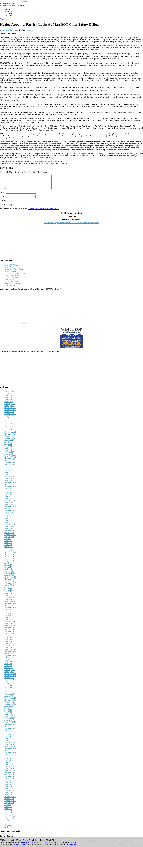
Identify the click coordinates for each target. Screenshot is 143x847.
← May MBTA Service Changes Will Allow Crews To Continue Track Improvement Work (32, 161)
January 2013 (9, 720)
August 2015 (9, 658)
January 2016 (9, 647)
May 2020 (8, 543)
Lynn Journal (9, 279)
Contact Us (8, 11)
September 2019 (10, 559)
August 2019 (9, 561)
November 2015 (10, 652)
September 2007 (10, 817)
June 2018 (8, 589)
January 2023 (9, 478)
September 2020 (10, 535)
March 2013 (8, 716)
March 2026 (8, 402)
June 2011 (8, 758)
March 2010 (8, 789)
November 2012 (10, 724)
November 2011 (10, 748)
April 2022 (8, 496)
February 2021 (9, 525)
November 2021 (10, 506)
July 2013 (7, 708)
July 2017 (7, 611)
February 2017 (9, 621)
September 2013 (10, 704)
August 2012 (9, 730)
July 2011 (7, 756)
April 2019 (8, 569)
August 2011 (9, 754)
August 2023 (9, 464)
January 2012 (9, 744)
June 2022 (8, 492)
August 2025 (9, 416)
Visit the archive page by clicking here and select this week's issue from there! (71, 223)
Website (3, 201)
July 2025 (7, 418)
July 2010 (7, 781)
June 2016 (8, 637)
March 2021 (8, 523)
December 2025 (10, 408)
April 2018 (8, 593)
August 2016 (9, 633)
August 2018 (9, 585)
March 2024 (8, 450)
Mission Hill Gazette (11, 281)
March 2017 (8, 619)
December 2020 (10, 529)
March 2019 (8, 571)
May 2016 (8, 639)
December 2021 (10, 504)
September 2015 (10, 656)
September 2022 (10, 486)
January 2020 (9, 551)
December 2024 (10, 432)
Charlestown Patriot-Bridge (14, 269)
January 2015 (9, 672)
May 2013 (8, 712)
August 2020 (9, 537)
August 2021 (9, 512)
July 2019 (7, 563)
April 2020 (8, 545)
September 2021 (10, 510)
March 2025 (8, 426)
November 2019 (10, 555)
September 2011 (10, 752)
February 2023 (9, 476)
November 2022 (10, 482)
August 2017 (9, 609)
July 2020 (7, 539)
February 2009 (9, 815)
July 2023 (7, 466)
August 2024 (9, 440)
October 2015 (9, 654)
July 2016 (7, 635)
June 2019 (8, 565)
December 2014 (10, 674)
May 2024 (8, 446)
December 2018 (10, 577)
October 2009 (9, 799)
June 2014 (8, 686)
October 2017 (9, 605)
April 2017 (8, 617)
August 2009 (9, 803)
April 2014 (8, 690)
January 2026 (9, 406)
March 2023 (8, 474)
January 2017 (9, 623)
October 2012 (9, 726)
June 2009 (8, 807)
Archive (7, 9)
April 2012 (8, 738)
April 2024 (8, 448)
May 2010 (8, 785)
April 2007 (8, 827)
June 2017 (8, 613)
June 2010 (8, 783)
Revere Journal (9, 285)
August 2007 (9, 819)
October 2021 (9, 508)
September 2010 (10, 776)
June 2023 (8, 468)
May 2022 (8, 494)
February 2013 (9, 718)
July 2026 (7, 394)
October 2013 (9, 702)
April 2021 (8, 521)
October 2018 (9, 581)
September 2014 (10, 680)
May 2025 (8, 422)
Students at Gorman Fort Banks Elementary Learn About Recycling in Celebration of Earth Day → (35, 163)
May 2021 (8, 519)
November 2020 (10, 531)
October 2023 (9, 460)
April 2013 (8, 714)
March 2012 (8, 740)
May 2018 (8, 591)
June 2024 (8, 444)
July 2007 (7, 821)
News (2, 19)
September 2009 (10, 801)
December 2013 (10, 698)
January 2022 (9, 502)
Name (3, 192)
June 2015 (8, 662)
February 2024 (9, 452)
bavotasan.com (71, 844)
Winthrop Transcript (7, 3)
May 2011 (8, 760)
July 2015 (7, 660)
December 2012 (10, 722)
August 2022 (9, 488)
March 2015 (8, 668)
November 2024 (10, 434)
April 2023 (8, 472)
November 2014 (10, 676)
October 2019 (9, 557)
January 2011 (9, 768)
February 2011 (9, 766)
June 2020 (8, 541)
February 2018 (9, 597)
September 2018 (10, 583)
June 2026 (8, 396)
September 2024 (10, 438)
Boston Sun (8, 267)
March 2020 (8, 547)
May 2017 (8, 615)
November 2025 (10, 410)
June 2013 (8, 710)
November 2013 (10, 700)
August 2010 (9, 778)
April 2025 (8, 424)
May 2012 (8, 736)
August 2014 (9, 682)
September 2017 (10, 607)
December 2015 (10, 650)
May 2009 (8, 809)
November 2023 (10, 458)
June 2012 (8, 734)
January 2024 (9, 454)
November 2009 (10, 797)
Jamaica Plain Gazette (12, 277)
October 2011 (9, 750)
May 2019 (8, 567)
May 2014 (8, 688)
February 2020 (9, 549)
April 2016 (8, 641)
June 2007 (8, 823)
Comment (4, 188)
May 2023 (8, 470)
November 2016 (10, 627)
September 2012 (10, 728)
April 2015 (8, 666)
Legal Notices (9, 15)
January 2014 (9, 696)
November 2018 (10, 579)
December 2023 (10, 456)
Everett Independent (11, 275)
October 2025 (9, 412)
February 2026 (9, 404)
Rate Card (8, 13)
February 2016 (9, 645)
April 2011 (8, 762)
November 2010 (10, 772)
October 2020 (9, 533)
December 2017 (10, 601)
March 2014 (8, 692)
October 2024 (9, 436)
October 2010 (9, 774)
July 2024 (7, 442)
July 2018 (7, 587)
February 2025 (9, 428)
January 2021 (9, 527)
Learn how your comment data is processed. (43, 209)
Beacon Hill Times (11, 265)
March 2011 (8, 764)
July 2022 (7, 490)
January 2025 (9, 430)
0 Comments (31, 30)
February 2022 (9, 500)
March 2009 (8, 813)
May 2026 (8, 398)
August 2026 (9, 392)
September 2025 (10, 414)
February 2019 (9, 573)
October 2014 (9, 678)
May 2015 (8, 664)
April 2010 (8, 787)
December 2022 (10, 480)
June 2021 (8, 516)
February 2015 (9, 670)
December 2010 (10, 770)
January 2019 (9, 575)
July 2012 (7, 732)
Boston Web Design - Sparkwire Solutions (35, 842)
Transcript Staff (7, 30)
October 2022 (9, 484)
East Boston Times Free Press (14, 273)
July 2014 (7, 684)
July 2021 (7, 514)
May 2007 (8, 825)
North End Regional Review (14, 283)
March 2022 (8, 498)
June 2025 (8, 420)
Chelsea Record (10, 271)
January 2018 (9, 599)
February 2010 (9, 791)
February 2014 (9, 694)
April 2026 (8, 400)
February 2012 (9, 742)
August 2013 (9, 706)
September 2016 (10, 631)
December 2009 (10, 795)
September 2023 (10, 462)
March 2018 (8, 595)
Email (2, 196)
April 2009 (8, 811)
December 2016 (10, 625)
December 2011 (10, 746)
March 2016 (8, 643)
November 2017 (10, 603)
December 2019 (10, 553)
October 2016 (9, 629)
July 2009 (7, 805)
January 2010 (9, 793)
